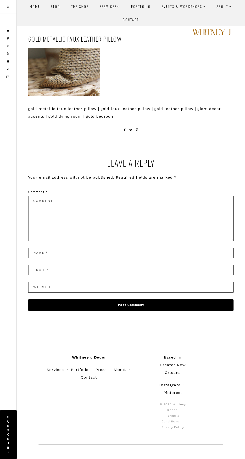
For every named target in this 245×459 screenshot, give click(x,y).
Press (101, 369)
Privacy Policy (172, 427)
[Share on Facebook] (125, 130)
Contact (89, 377)
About (119, 369)
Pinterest (172, 392)
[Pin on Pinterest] (137, 130)
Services (55, 369)
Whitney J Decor (211, 33)
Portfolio (80, 369)
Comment (38, 192)
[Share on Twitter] (130, 130)
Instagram (169, 385)
